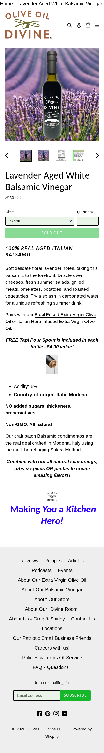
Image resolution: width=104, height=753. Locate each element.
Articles (76, 560)
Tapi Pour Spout (37, 340)
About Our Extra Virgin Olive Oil (52, 580)
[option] (26, 156)
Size (9, 212)
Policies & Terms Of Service (52, 657)
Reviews (29, 560)
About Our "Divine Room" (52, 609)
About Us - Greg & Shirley (37, 618)
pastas (61, 468)
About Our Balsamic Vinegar (52, 589)
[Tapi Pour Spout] (52, 372)
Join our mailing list (52, 683)
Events (65, 570)
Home (6, 3)
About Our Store (52, 599)
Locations (52, 628)
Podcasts (42, 570)
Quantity (85, 212)
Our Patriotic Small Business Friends (52, 638)
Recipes (53, 560)
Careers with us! (52, 648)
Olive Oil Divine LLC (46, 729)
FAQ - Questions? (52, 667)
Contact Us (83, 618)
